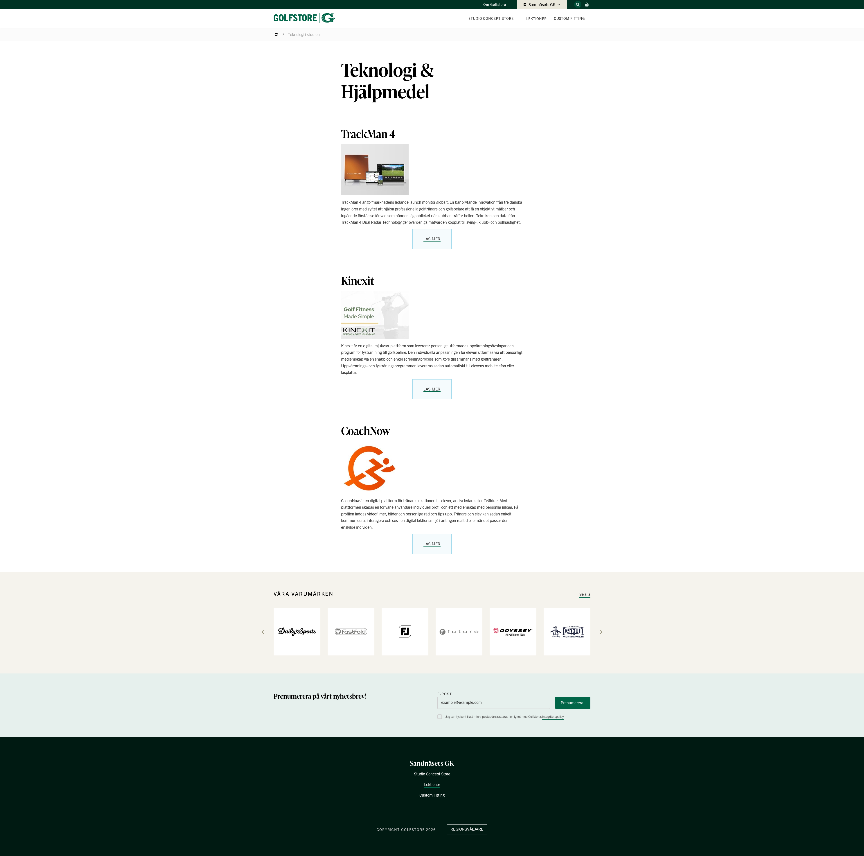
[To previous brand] (262, 631)
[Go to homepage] (306, 18)
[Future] (459, 631)
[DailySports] (297, 631)
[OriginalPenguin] (567, 631)
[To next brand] (601, 631)
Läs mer (432, 238)
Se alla (584, 594)
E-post (444, 693)
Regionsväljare (467, 829)
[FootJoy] (405, 631)
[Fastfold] (351, 631)
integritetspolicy (553, 716)
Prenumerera (572, 702)
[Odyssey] (513, 631)
